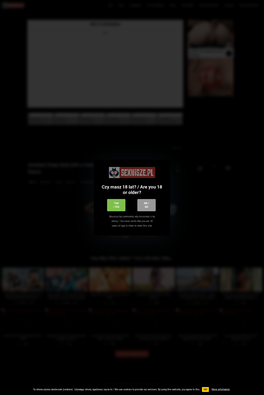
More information (221, 389)
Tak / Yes (116, 205)
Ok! (205, 389)
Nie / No (146, 205)
